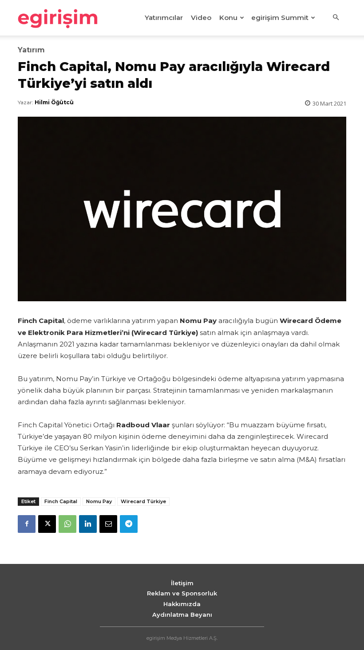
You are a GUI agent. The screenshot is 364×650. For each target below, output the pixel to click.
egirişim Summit (280, 17)
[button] (335, 18)
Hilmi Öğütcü (54, 102)
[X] (47, 524)
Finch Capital (60, 501)
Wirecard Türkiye (143, 501)
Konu (228, 17)
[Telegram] (129, 524)
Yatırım (31, 50)
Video (201, 17)
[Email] (108, 524)
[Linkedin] (88, 524)
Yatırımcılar (164, 17)
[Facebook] (27, 524)
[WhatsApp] (67, 524)
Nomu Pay (99, 501)
